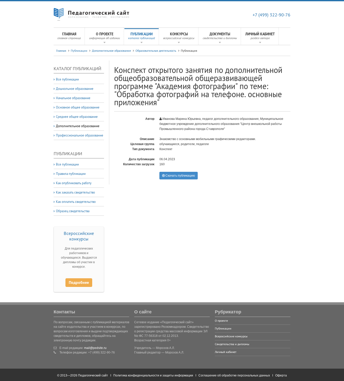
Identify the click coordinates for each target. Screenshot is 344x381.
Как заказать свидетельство (75, 192)
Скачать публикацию (180, 175)
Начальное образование (73, 98)
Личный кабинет (260, 36)
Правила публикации (71, 174)
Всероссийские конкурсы (79, 236)
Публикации (141, 36)
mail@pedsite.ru (95, 348)
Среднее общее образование (77, 117)
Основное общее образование (77, 107)
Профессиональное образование (79, 135)
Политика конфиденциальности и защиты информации (153, 375)
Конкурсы (178, 36)
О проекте (104, 36)
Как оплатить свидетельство (76, 202)
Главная (69, 36)
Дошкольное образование (74, 89)
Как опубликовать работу (73, 183)
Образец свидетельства (72, 211)
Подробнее (79, 282)
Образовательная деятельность (155, 50)
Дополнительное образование (111, 50)
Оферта (281, 375)
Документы (220, 36)
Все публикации (67, 79)
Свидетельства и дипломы (232, 344)
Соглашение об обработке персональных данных (234, 375)
